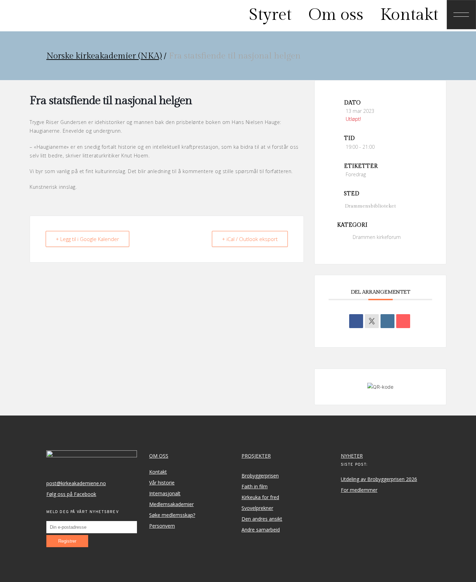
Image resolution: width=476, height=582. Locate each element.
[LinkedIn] (387, 321)
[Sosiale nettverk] (372, 321)
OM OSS (158, 455)
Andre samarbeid (260, 529)
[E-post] (403, 321)
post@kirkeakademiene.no (76, 483)
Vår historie (162, 482)
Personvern (162, 525)
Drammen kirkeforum (377, 237)
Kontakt (158, 471)
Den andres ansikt (261, 518)
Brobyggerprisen (260, 475)
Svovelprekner (257, 508)
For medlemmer (359, 490)
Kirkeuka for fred (260, 497)
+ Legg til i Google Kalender (87, 238)
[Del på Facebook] (356, 321)
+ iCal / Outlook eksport (250, 238)
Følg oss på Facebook (71, 494)
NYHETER (352, 455)
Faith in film (254, 486)
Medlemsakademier (171, 504)
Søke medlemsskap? (172, 515)
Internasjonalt (165, 493)
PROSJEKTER (256, 455)
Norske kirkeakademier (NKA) (104, 56)
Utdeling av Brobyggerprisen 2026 (379, 479)
